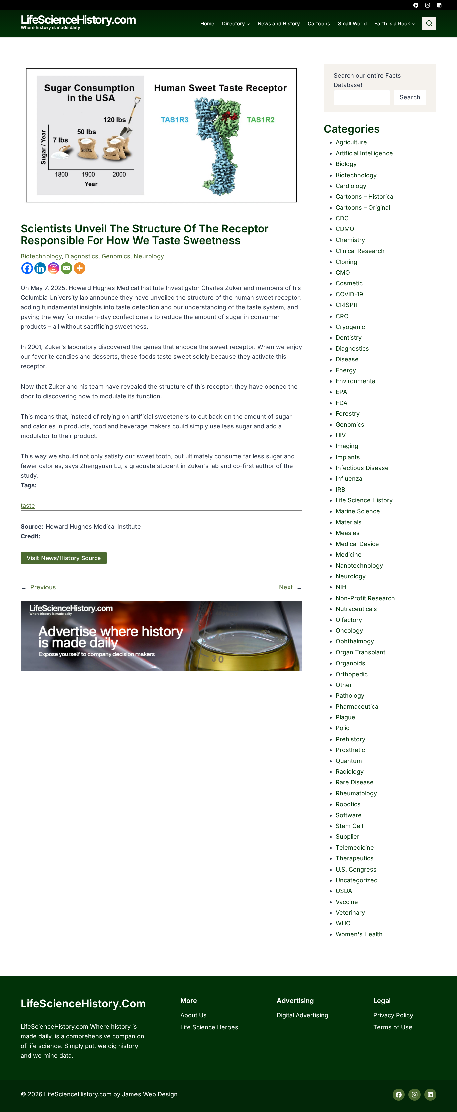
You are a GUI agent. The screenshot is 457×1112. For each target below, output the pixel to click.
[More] (79, 268)
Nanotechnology (359, 565)
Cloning (346, 261)
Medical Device (357, 543)
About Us (193, 1015)
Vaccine (347, 901)
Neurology (149, 256)
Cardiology (351, 185)
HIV (341, 435)
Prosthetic (350, 749)
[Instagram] (427, 5)
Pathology (350, 695)
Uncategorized (357, 880)
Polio (343, 728)
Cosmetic (349, 283)
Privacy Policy (393, 1015)
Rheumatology (356, 793)
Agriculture (351, 142)
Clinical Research (360, 250)
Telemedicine (355, 847)
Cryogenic (350, 326)
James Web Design (150, 1094)
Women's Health (359, 934)
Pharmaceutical (358, 706)
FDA (341, 402)
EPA (341, 391)
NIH (341, 586)
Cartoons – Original (363, 207)
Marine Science (358, 511)
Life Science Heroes (209, 1027)
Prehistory (350, 739)
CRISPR (347, 304)
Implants (348, 457)
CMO (343, 272)
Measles (348, 532)
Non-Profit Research (365, 598)
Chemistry (350, 240)
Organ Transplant (360, 652)
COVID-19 (349, 294)
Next (286, 587)
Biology (346, 163)
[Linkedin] (439, 5)
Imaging (347, 445)
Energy (346, 370)
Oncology (349, 630)
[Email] (66, 268)
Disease (347, 359)
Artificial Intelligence (364, 153)
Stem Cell (349, 825)
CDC (342, 218)
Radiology (350, 771)
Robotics (348, 804)
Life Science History (364, 500)
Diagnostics (81, 256)
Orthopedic (352, 674)
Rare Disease (355, 782)
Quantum (349, 760)
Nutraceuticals (356, 608)
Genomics (116, 256)
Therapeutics (355, 858)
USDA (344, 890)
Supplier (347, 836)
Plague (345, 717)
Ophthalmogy (355, 641)
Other (344, 684)
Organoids (350, 663)
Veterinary (350, 912)
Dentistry (349, 337)
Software (349, 815)
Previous (43, 587)
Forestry (348, 413)
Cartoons (319, 23)
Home (207, 23)
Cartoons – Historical (365, 196)
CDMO (345, 228)
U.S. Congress (356, 869)
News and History (279, 23)
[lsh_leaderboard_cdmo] (161, 636)
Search (410, 97)
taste (28, 505)
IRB (340, 489)
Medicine (349, 554)
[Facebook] (415, 5)
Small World (352, 23)
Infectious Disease (362, 467)
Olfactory (349, 619)
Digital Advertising (302, 1015)
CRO (342, 316)
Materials (349, 522)
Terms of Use (393, 1027)
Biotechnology (41, 256)
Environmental (356, 381)
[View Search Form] (429, 24)
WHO (343, 923)
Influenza (349, 478)
